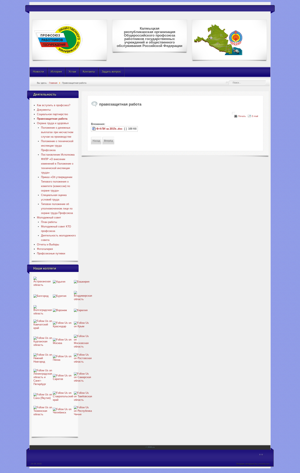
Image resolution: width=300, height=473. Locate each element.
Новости (38, 71)
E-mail (255, 116)
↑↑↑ (261, 454)
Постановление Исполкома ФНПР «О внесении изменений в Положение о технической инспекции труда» (57, 163)
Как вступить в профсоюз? (53, 105)
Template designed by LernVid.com (252, 464)
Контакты (89, 71)
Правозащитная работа (52, 118)
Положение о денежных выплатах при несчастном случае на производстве (57, 132)
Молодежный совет (49, 217)
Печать (242, 116)
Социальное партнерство (52, 114)
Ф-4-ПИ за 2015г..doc (109, 128)
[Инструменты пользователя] (233, 113)
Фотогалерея (45, 248)
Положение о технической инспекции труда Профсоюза (57, 146)
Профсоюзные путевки (51, 253)
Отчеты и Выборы (48, 244)
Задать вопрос (111, 71)
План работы (49, 222)
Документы (44, 109)
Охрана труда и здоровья (53, 123)
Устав (72, 71)
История (56, 71)
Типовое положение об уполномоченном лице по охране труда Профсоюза (57, 209)
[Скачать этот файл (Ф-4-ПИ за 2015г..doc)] (94, 128)
